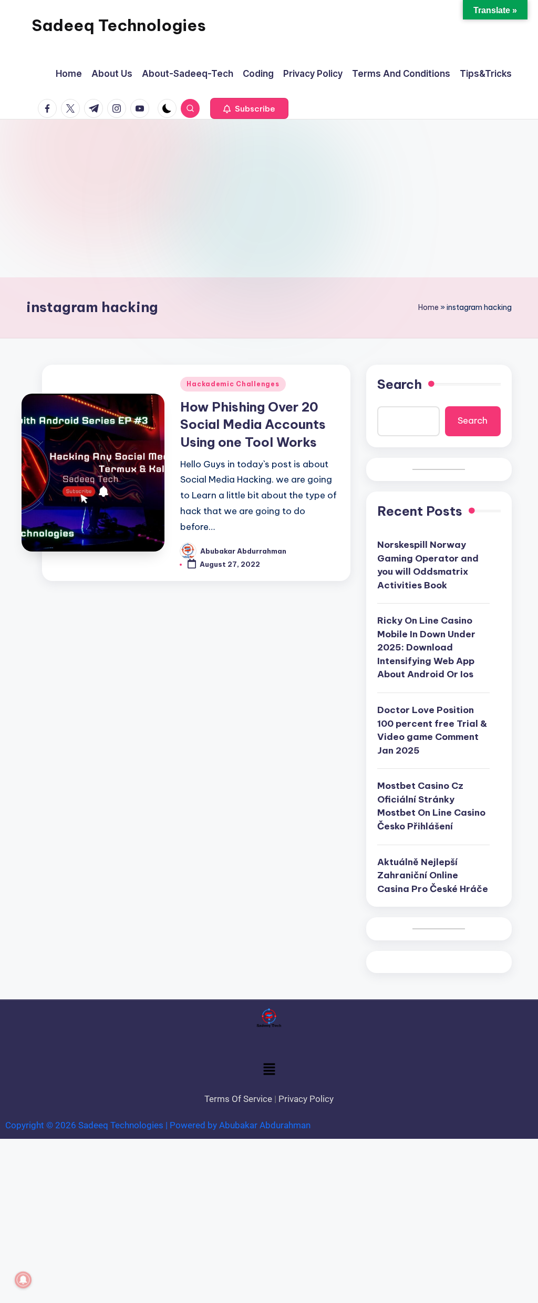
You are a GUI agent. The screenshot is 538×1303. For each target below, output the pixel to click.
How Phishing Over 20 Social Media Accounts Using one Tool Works (253, 424)
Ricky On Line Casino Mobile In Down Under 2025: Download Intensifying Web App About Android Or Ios (426, 647)
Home (428, 307)
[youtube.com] (141, 108)
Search (399, 384)
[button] (249, 108)
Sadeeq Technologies (119, 25)
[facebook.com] (49, 108)
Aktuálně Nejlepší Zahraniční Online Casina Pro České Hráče (432, 875)
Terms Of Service (238, 1099)
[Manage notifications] (23, 1279)
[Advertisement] (269, 198)
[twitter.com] (72, 108)
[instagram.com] (118, 108)
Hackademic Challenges (233, 384)
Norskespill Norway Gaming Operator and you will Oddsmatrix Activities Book (428, 565)
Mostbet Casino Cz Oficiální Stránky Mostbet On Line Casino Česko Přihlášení (431, 806)
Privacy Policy (306, 1099)
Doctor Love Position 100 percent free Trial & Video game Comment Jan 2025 (432, 730)
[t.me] (95, 108)
